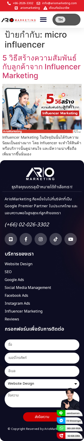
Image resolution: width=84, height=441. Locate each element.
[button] (43, 19)
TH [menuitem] (60, 20)
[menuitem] (60, 19)
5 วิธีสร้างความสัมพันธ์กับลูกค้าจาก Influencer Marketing (41, 66)
